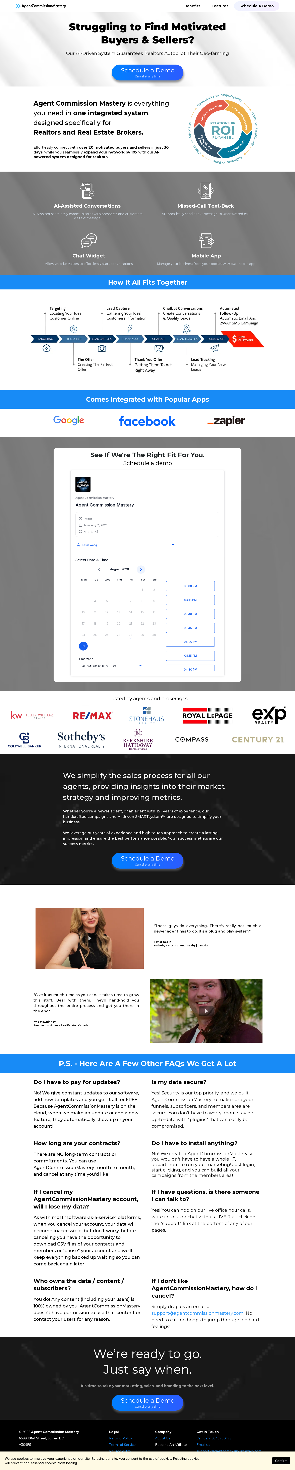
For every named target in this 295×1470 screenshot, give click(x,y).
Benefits (192, 6)
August (115, 569)
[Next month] (141, 569)
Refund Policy (120, 1438)
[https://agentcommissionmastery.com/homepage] (41, 6)
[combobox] (125, 545)
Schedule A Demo (257, 6)
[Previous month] (99, 569)
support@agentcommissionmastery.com (198, 1313)
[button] (93, 525)
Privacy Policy (120, 1451)
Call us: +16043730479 (214, 1438)
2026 (125, 569)
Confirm (281, 1461)
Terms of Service (122, 1445)
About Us (162, 1438)
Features (220, 6)
